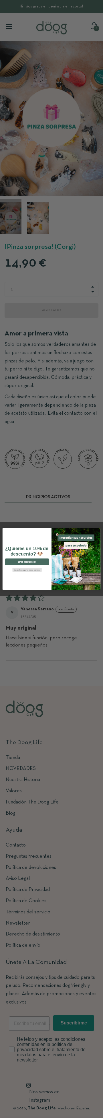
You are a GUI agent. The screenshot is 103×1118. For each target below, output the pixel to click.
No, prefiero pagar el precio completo (27, 570)
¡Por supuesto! (27, 561)
